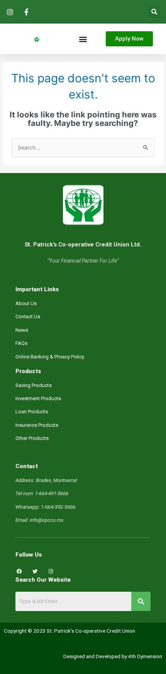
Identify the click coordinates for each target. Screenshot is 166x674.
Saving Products (33, 385)
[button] (154, 12)
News (21, 330)
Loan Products (31, 411)
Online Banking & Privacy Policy (49, 357)
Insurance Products (36, 425)
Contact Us (27, 316)
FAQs (21, 343)
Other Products (32, 438)
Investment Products (38, 398)
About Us (26, 303)
